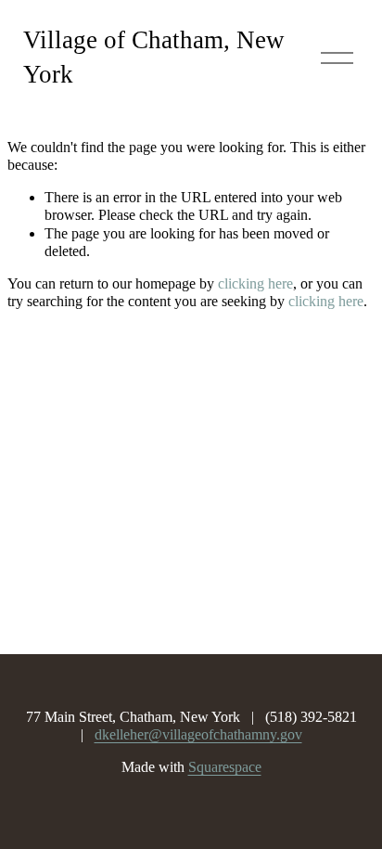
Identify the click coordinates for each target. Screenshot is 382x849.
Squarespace (224, 767)
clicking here (255, 283)
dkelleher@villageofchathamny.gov (198, 734)
